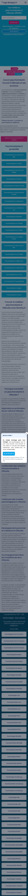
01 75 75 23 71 (10, 453)
